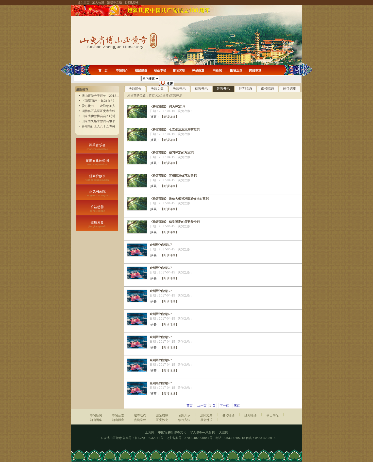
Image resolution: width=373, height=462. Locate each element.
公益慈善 (97, 208)
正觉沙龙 (162, 420)
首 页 (103, 70)
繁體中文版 (114, 2)
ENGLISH (131, 2)
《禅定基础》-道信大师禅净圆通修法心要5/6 (179, 198)
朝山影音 (118, 420)
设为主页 (83, 2)
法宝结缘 (162, 415)
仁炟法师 (162, 95)
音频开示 (223, 88)
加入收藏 (98, 2)
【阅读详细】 (169, 117)
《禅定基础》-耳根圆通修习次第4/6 (173, 175)
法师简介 (135, 88)
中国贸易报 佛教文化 (172, 432)
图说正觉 (236, 70)
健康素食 (97, 224)
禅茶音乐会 (97, 146)
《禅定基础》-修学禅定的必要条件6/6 (175, 222)
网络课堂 (255, 70)
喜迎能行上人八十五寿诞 (98, 126)
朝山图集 (96, 420)
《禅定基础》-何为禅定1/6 (167, 106)
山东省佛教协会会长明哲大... (101, 116)
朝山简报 (272, 415)
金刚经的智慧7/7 (161, 383)
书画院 (217, 70)
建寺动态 (140, 415)
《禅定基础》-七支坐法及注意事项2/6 (175, 129)
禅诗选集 (289, 88)
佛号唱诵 (267, 88)
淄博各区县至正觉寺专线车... (101, 111)
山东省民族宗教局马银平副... (101, 121)
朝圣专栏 (160, 70)
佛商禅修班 (97, 177)
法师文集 (157, 88)
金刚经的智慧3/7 (161, 291)
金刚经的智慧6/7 (161, 360)
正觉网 (149, 432)
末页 (237, 405)
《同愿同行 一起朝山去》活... (101, 101)
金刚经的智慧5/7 (161, 337)
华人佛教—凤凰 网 (204, 432)
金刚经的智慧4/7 (161, 314)
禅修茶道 (198, 70)
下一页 (225, 405)
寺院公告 (118, 415)
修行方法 (184, 420)
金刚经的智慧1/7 (161, 245)
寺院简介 (122, 70)
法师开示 (179, 88)
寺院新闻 (96, 415)
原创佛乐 (206, 420)
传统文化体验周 (97, 162)
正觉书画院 (97, 193)
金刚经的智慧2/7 (161, 268)
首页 (152, 95)
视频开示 (201, 88)
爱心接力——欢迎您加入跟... (101, 106)
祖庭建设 (141, 70)
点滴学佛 (140, 420)
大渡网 (223, 432)
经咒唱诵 (245, 88)
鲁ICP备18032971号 (149, 438)
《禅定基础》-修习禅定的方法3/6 (172, 152)
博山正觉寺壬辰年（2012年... (102, 96)
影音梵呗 (179, 70)
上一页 (202, 405)
